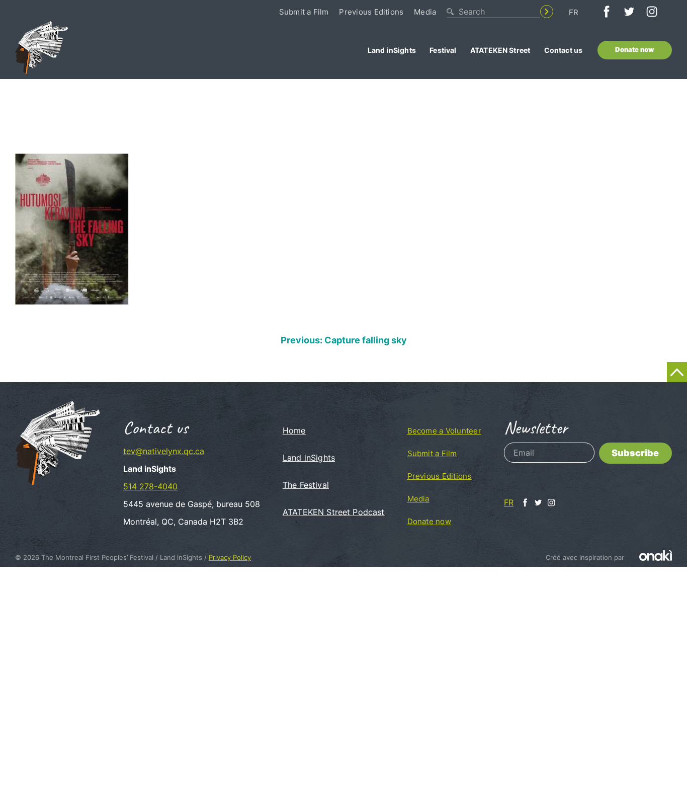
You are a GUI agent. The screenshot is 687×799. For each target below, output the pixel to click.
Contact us (563, 50)
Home (294, 430)
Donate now (634, 49)
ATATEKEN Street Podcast (334, 512)
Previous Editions (371, 12)
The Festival (306, 485)
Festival (443, 50)
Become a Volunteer (444, 430)
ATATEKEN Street (500, 50)
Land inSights (392, 50)
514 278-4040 (150, 486)
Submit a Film (304, 12)
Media (425, 12)
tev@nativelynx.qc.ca (163, 451)
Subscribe (635, 453)
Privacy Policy (230, 557)
